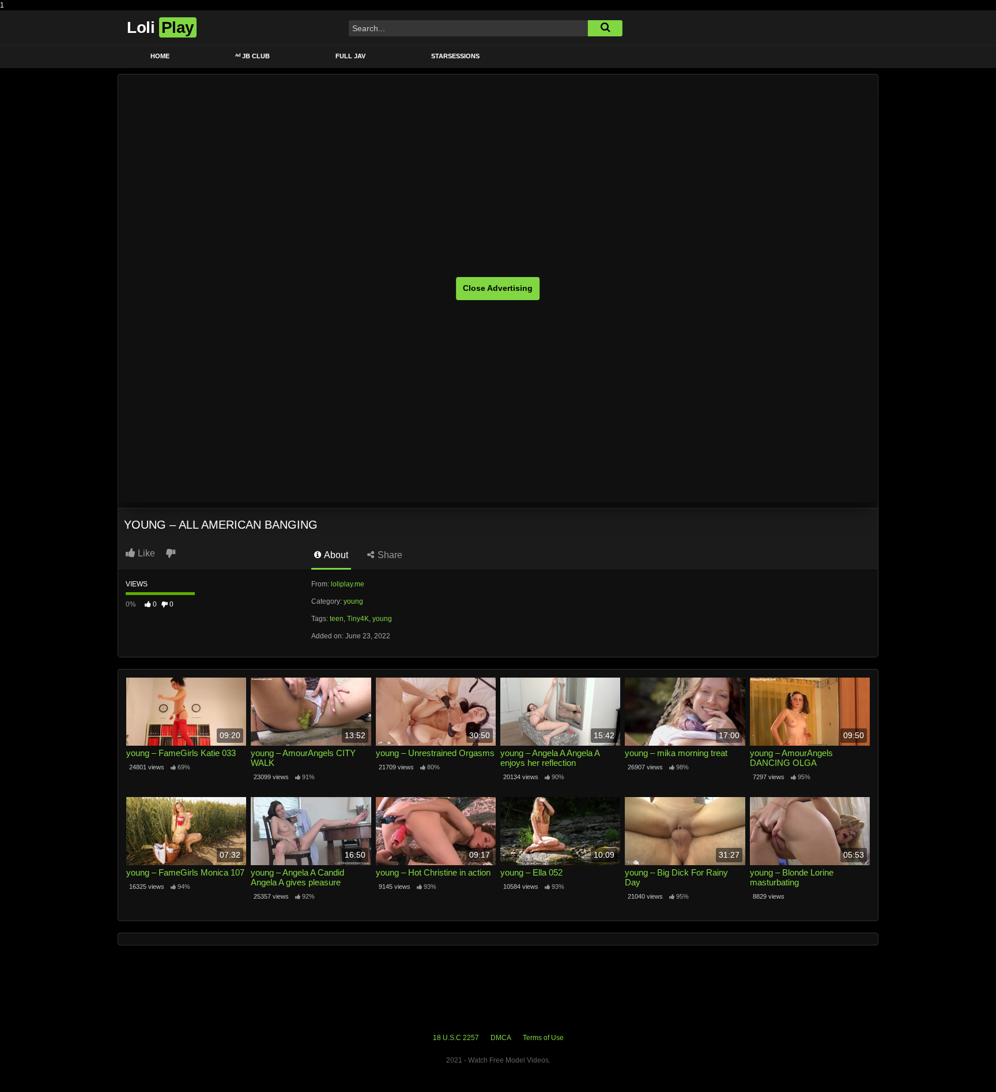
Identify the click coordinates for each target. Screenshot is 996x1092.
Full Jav (350, 56)
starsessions (455, 56)
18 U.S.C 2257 (456, 1038)
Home (159, 56)
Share (388, 555)
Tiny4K (358, 619)
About (335, 555)
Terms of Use (543, 1038)
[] (605, 28)
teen (337, 619)
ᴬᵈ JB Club (252, 56)
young (353, 601)
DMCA (501, 1038)
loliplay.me (347, 584)
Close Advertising (498, 288)
